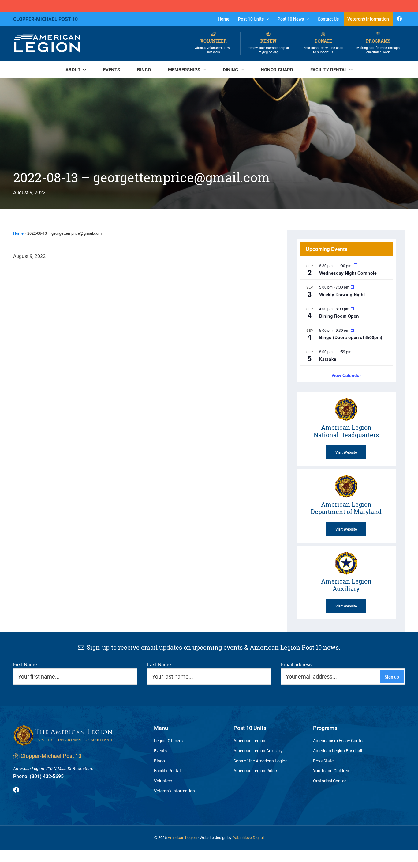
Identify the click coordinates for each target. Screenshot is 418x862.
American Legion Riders (255, 770)
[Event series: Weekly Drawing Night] (353, 286)
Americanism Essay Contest (339, 740)
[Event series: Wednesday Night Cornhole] (355, 265)
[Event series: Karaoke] (355, 351)
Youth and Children (331, 770)
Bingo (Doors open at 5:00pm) (350, 337)
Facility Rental (167, 770)
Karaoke (327, 359)
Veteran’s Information (174, 791)
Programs (378, 46)
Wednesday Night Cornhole (348, 273)
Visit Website (346, 452)
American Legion (249, 740)
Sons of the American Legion (260, 761)
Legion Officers (168, 740)
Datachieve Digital (248, 837)
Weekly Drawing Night (342, 294)
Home (18, 233)
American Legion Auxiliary (257, 751)
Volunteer (214, 46)
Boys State (323, 761)
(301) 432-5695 (38, 776)
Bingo (159, 761)
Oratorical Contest (330, 781)
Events (160, 751)
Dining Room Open (339, 316)
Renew (268, 46)
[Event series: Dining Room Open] (353, 308)
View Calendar (346, 375)
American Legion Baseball (337, 751)
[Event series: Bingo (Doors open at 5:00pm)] (353, 330)
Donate (323, 46)
